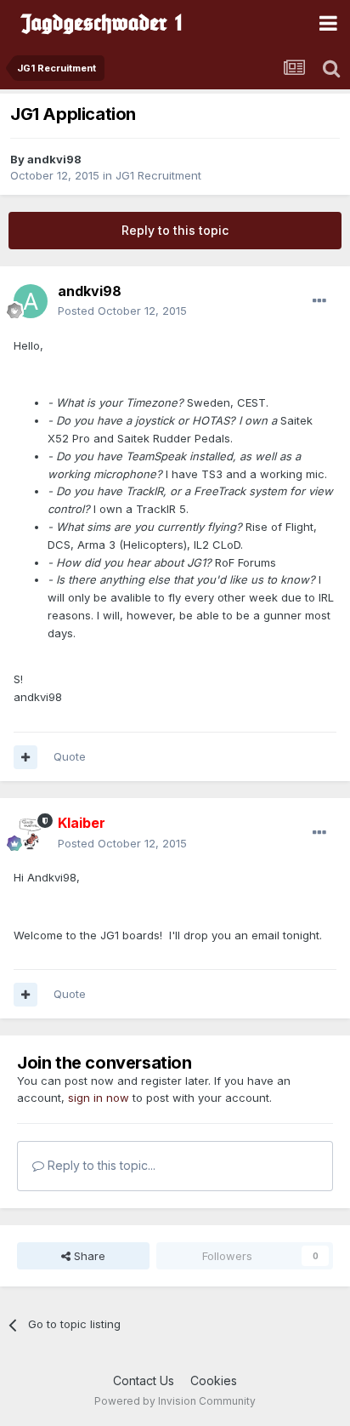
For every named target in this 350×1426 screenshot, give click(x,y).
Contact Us (143, 1380)
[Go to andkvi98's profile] (31, 301)
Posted (122, 310)
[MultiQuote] (25, 757)
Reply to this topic (175, 230)
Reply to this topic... (99, 1165)
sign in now (98, 1097)
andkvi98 (54, 159)
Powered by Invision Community (175, 1401)
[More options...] (319, 301)
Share (88, 1256)
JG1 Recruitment (158, 175)
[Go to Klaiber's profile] (31, 834)
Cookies (213, 1380)
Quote (70, 756)
